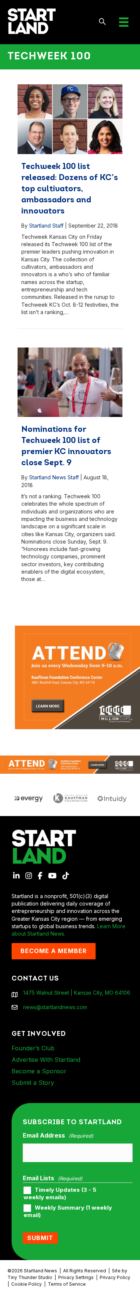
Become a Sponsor (39, 1071)
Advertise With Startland (46, 1059)
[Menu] (124, 22)
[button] (102, 22)
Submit (40, 1238)
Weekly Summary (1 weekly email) (68, 1211)
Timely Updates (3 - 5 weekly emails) (60, 1194)
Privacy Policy (115, 1277)
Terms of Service (67, 1284)
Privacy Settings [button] (76, 1277)
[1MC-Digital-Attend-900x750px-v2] (77, 629)
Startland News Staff (54, 477)
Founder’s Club (33, 1048)
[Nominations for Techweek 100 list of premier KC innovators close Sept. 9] (70, 382)
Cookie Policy (26, 1284)
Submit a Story (33, 1082)
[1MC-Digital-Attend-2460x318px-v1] (70, 764)
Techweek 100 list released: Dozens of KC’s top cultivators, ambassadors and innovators (69, 189)
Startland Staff (46, 225)
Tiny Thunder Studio (29, 1277)
